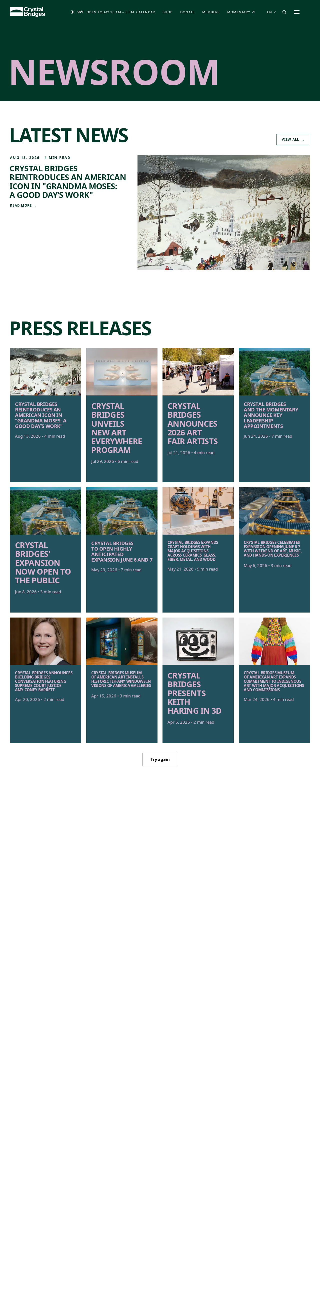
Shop (169, 13)
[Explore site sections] (297, 12)
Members (211, 12)
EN (269, 12)
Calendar (145, 12)
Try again (160, 759)
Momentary (243, 13)
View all (293, 139)
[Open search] (284, 12)
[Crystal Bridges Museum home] (27, 12)
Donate (189, 13)
